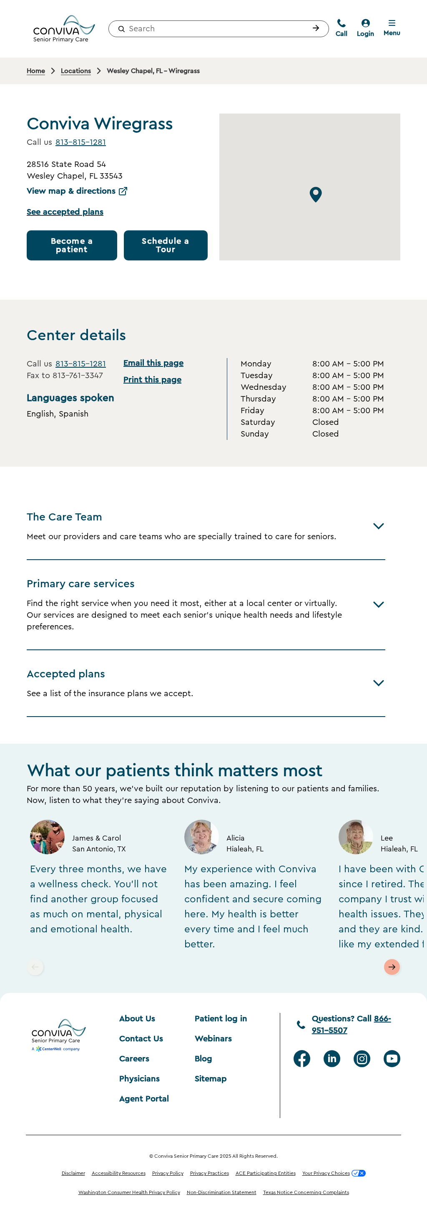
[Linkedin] (332, 1058)
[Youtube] (392, 1058)
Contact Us (141, 1039)
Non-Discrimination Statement (221, 1192)
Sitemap (211, 1079)
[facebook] (302, 1058)
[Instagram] (362, 1058)
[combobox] (218, 28)
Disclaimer (73, 1173)
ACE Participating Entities (266, 1173)
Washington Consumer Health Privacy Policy (129, 1192)
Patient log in (221, 1019)
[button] (314, 28)
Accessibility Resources (119, 1173)
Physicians (139, 1079)
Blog (203, 1059)
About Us (137, 1019)
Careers (134, 1059)
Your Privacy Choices (326, 1173)
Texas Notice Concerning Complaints (306, 1192)
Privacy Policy (167, 1173)
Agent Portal (144, 1099)
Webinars (213, 1039)
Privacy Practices (209, 1173)
